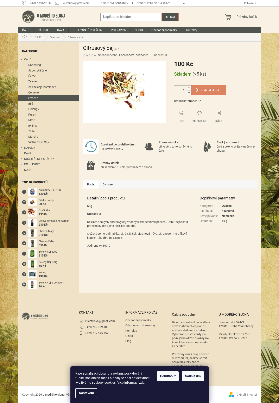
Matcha (33, 136)
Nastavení (86, 393)
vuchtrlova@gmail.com (100, 321)
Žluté (31, 131)
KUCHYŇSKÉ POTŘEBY (39, 158)
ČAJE (27, 59)
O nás (129, 335)
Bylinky (32, 125)
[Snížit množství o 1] (189, 92)
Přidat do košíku (211, 90)
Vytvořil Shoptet (247, 394)
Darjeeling (34, 65)
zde (141, 382)
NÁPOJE (29, 147)
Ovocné (33, 98)
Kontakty (131, 330)
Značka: (160, 55)
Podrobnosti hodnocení (134, 55)
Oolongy (33, 109)
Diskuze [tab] (108, 184)
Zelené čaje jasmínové (42, 87)
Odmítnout (168, 376)
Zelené (32, 81)
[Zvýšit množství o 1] (189, 88)
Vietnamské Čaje (39, 142)
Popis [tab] (90, 184)
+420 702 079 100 (96, 327)
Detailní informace (185, 101)
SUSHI (28, 169)
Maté (31, 120)
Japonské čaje (37, 70)
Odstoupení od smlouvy (153, 3)
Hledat (170, 17)
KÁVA (27, 153)
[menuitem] (25, 30)
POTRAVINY (32, 164)
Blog (128, 341)
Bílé (30, 103)
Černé (32, 76)
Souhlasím (193, 376)
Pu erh (32, 114)
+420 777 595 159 (96, 333)
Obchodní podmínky (114, 3)
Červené (33, 92)
